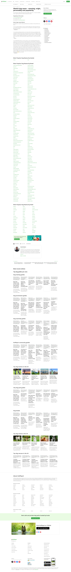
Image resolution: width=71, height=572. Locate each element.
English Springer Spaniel (16, 130)
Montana (33, 219)
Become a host (38, 1)
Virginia (24, 230)
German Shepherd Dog (31, 74)
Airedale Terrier (30, 146)
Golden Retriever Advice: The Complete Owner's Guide (39, 420)
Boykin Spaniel (15, 171)
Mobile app (29, 553)
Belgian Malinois (30, 106)
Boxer (14, 127)
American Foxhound (16, 180)
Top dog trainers (28, 1)
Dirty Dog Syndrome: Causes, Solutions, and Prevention (54, 283)
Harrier (29, 184)
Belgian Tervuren (15, 156)
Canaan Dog (29, 99)
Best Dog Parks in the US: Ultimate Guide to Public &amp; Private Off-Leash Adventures (31, 399)
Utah (33, 229)
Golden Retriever (30, 178)
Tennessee (14, 229)
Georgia (24, 211)
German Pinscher (15, 109)
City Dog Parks (47, 35)
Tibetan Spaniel (15, 68)
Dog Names (46, 41)
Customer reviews (30, 550)
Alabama (14, 206)
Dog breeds (33, 1)
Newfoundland (30, 97)
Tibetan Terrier (15, 165)
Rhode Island (15, 227)
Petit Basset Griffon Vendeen (32, 75)
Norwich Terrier (15, 181)
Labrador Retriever (30, 187)
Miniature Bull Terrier (31, 180)
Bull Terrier (15, 96)
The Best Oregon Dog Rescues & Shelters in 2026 (26, 460)
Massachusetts (15, 217)
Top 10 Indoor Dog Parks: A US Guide (24, 395)
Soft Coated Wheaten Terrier (32, 189)
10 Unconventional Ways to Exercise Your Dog (27, 263)
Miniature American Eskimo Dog (17, 140)
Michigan (24, 217)
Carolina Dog (15, 128)
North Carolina (15, 224)
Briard (14, 146)
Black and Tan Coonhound (31, 96)
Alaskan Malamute (30, 71)
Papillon (14, 137)
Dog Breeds (46, 36)
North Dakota (25, 224)
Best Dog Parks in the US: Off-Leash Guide (46, 395)
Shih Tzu (29, 109)
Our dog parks (10, 1)
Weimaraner (29, 150)
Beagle (28, 103)
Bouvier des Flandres (31, 149)
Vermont (14, 230)
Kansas (24, 214)
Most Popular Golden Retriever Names (44, 444)
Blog (13, 1)
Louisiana (14, 216)
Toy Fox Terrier (30, 121)
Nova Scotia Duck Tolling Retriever (18, 72)
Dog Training (22, 4)
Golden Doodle (15, 155)
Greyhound (29, 155)
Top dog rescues (22, 1)
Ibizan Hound (29, 158)
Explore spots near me (35, 518)
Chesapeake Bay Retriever (17, 162)
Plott (14, 124)
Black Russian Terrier (16, 75)
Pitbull (28, 174)
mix (28, 125)
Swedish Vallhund (30, 130)
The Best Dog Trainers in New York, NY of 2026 (53, 377)
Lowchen (29, 193)
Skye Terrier (29, 102)
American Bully (30, 165)
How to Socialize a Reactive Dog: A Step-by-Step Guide (39, 328)
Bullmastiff (14, 74)
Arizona (33, 206)
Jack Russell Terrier (16, 93)
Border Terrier (30, 93)
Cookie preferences (14, 550)
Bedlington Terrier (15, 81)
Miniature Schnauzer (31, 66)
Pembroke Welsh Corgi (31, 128)
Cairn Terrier (29, 94)
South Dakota (34, 227)
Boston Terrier (30, 124)
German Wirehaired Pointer (17, 158)
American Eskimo (30, 143)
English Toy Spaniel (16, 161)
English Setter (30, 199)
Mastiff (29, 183)
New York (33, 222)
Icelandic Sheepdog (30, 65)
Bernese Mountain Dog (31, 186)
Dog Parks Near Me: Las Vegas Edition (39, 395)
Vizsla (28, 153)
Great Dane (14, 125)
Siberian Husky (15, 103)
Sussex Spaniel (30, 196)
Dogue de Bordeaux (16, 189)
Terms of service (13, 547)
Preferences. (36, 569)
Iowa (14, 214)
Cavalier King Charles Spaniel (17, 65)
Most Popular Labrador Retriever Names (53, 444)
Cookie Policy (17, 569)
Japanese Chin (30, 159)
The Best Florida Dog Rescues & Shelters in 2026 (44, 460)
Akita (14, 69)
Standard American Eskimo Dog (32, 162)
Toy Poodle (14, 177)
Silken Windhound (16, 150)
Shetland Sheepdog (16, 168)
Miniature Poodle (15, 152)
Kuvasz (14, 84)
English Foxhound (30, 161)
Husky (28, 84)
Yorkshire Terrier (15, 199)
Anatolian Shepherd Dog (16, 102)
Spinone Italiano (15, 187)
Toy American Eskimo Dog (17, 193)
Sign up (68, 1)
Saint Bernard (30, 181)
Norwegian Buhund (16, 174)
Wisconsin (24, 232)
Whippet (14, 131)
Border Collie (15, 184)
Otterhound (15, 196)
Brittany (14, 106)
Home (28, 544)
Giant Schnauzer (30, 118)
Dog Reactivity (30, 4)
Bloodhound (29, 177)
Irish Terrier (29, 115)
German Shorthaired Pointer (32, 69)
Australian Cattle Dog (16, 118)
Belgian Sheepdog (15, 90)
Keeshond (14, 159)
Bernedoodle (15, 143)
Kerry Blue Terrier (30, 87)
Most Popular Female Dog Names (34, 444)
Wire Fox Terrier (30, 156)
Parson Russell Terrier (16, 153)
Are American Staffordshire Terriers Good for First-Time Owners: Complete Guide (46, 422)
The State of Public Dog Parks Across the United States (23, 352)
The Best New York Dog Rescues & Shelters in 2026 (53, 460)
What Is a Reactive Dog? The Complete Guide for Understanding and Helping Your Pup (46, 331)
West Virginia (15, 232)
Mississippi (14, 219)
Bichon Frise (15, 78)
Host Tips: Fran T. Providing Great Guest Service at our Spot (54, 352)
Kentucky (33, 214)
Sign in (64, 1)
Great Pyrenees (30, 190)
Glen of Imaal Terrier (30, 100)
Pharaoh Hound (15, 134)
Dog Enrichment (38, 4)
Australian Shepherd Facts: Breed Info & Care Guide (54, 419)
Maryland (33, 216)
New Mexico (24, 222)
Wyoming (33, 232)
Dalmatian (29, 127)
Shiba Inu (14, 186)
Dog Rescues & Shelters (48, 42)
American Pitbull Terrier (31, 112)
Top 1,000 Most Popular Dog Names (16, 444)
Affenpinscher (30, 131)
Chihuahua (14, 183)
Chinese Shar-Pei (15, 71)
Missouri (24, 219)
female (14, 59)
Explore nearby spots (47, 13)
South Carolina (25, 227)
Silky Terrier (15, 97)
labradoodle (29, 171)
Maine (23, 216)
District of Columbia (35, 209)
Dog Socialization (47, 37)
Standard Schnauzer (31, 137)
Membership (29, 547)
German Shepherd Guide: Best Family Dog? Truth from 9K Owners (37, 263)
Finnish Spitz (29, 81)
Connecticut (15, 209)
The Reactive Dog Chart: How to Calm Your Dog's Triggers (31, 328)
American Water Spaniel (31, 134)
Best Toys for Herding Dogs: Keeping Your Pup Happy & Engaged (31, 305)
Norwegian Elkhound (31, 140)
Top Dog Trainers (47, 34)
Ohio (33, 224)
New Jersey (15, 222)
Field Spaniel (29, 152)
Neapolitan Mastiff (16, 100)
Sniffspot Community (48, 4)
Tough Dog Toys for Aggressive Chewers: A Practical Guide (39, 305)
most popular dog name (18, 17)
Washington (34, 230)
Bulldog (29, 168)
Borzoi (14, 112)
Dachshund (15, 178)
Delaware (24, 209)
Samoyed (29, 72)
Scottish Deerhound (30, 78)
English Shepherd (15, 149)
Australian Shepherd (16, 121)
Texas (23, 229)
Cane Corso (15, 115)
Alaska (24, 206)
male (28, 59)
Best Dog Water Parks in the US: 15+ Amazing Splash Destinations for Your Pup (24, 307)
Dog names (16, 1)
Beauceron (14, 66)
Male (20, 18)
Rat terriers (29, 122)
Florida (14, 211)
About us (12, 544)
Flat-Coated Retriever (16, 94)
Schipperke (15, 122)
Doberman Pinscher (30, 68)
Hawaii (33, 211)
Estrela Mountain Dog (16, 99)
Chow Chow (15, 190)
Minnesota (33, 217)
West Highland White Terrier (17, 87)
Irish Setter (29, 90)
